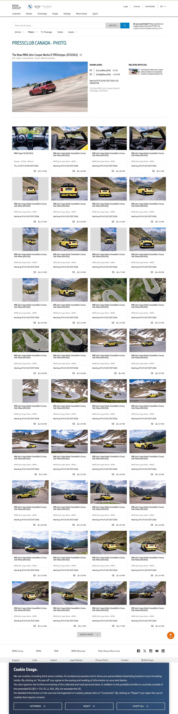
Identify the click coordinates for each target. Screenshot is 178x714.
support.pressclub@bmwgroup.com (147, 28)
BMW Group (17, 651)
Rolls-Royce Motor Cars (109, 651)
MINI (56, 651)
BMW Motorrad (78, 651)
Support (15, 660)
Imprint (53, 660)
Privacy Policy (102, 660)
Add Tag (113, 25)
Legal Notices (76, 660)
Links (34, 660)
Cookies (124, 660)
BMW (38, 651)
